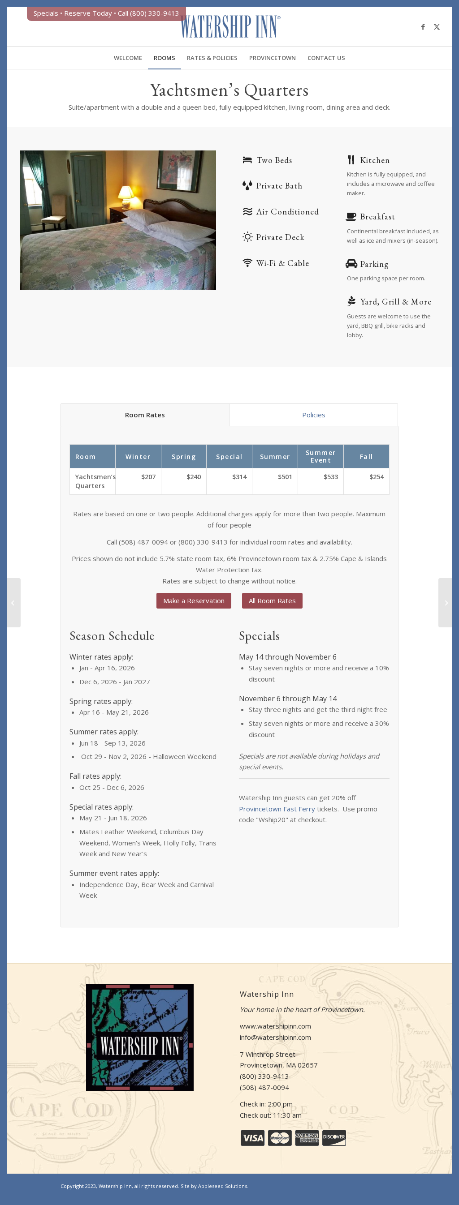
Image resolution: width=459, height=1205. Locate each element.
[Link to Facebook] (423, 26)
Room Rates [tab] (145, 414)
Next (195, 219)
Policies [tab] (313, 414)
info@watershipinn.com (275, 1037)
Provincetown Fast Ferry (277, 808)
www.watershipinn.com (275, 1025)
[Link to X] (436, 26)
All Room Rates (272, 600)
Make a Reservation (194, 600)
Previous (40, 219)
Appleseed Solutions (222, 1186)
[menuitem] (128, 58)
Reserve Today (88, 13)
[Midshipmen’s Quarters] (445, 602)
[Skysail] (14, 602)
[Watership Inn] (229, 26)
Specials (46, 13)
